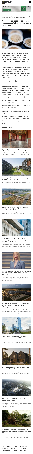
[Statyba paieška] (27, 3)
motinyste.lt (15, 450)
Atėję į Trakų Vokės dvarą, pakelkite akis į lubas (15, 150)
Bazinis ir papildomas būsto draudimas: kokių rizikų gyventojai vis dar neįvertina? (16, 178)
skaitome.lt (13, 448)
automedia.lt (5, 448)
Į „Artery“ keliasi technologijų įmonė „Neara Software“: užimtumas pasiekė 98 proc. (14, 337)
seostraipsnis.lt (23, 450)
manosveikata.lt (6, 446)
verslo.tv (15, 446)
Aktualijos (10, 16)
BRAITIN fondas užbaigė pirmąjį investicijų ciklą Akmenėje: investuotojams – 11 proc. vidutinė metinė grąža (15, 305)
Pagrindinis (4, 16)
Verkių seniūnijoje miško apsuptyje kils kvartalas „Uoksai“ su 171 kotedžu (15, 368)
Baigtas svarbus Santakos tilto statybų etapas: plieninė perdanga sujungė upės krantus (15, 208)
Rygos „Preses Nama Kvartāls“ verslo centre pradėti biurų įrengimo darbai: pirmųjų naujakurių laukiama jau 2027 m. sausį (15, 240)
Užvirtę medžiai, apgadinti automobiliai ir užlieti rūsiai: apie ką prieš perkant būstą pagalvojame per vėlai (16, 431)
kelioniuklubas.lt (23, 446)
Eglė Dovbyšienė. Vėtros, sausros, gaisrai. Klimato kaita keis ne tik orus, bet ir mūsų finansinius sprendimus (16, 272)
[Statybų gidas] (7, 4)
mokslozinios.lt (22, 448)
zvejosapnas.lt (6, 450)
